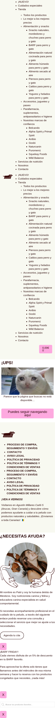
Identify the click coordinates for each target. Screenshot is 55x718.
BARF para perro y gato (39, 47)
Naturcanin (35, 146)
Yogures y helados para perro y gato (39, 96)
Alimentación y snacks (36, 26)
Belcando (34, 127)
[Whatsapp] (12, 528)
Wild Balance (36, 158)
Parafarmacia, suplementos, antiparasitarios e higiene (37, 113)
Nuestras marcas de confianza (35, 122)
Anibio (32, 139)
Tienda (22, 9)
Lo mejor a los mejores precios (36, 20)
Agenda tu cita (12, 635)
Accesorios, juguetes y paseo (36, 103)
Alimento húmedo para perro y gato (39, 66)
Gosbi (32, 143)
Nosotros (23, 165)
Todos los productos (35, 15)
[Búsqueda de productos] (27, 704)
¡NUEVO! (23, 175)
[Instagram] (4, 528)
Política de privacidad (23, 459)
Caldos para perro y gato (40, 88)
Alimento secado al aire (40, 73)
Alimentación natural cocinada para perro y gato (40, 56)
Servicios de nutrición (30, 161)
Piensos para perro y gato (40, 81)
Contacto (23, 169)
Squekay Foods (38, 154)
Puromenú (35, 150)
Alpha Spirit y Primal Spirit (40, 133)
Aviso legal (15, 455)
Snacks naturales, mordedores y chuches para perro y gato (40, 36)
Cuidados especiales (30, 5)
